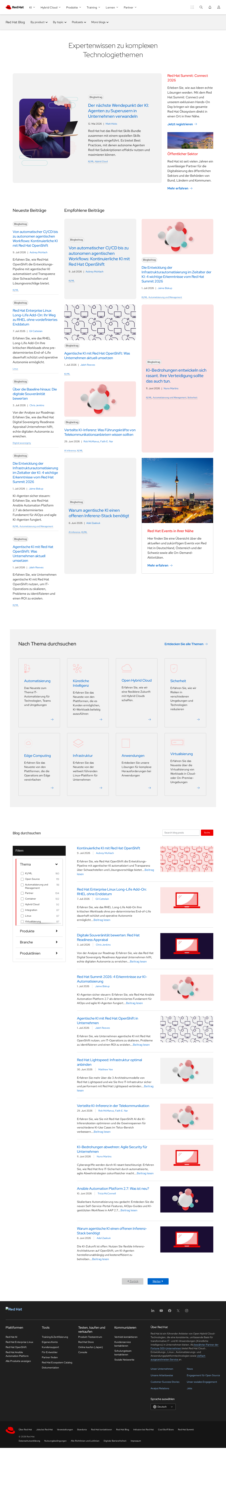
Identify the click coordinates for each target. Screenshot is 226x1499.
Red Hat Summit (186, 1429)
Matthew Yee (105, 1069)
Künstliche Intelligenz (81, 683)
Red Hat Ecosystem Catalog (57, 1362)
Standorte (82, 1429)
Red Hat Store (86, 1342)
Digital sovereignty (22, 443)
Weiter (157, 1281)
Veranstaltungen (65, 1429)
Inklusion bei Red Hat (143, 1429)
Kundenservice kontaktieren (122, 1343)
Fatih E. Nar (106, 441)
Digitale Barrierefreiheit (115, 1440)
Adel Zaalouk (93, 523)
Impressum (136, 1440)
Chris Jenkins (36, 405)
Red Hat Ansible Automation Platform (17, 1354)
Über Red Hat (25, 1429)
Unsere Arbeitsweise (162, 1375)
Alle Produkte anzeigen (18, 1361)
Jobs (189, 1388)
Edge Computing (37, 755)
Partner (29, 893)
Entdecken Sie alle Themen (184, 644)
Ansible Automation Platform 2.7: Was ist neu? (113, 1188)
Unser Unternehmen (162, 1368)
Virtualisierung (181, 754)
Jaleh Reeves (36, 567)
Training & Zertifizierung (55, 1336)
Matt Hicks (111, 123)
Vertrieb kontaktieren (126, 1336)
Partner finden (50, 1357)
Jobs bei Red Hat (44, 1429)
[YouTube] (161, 1312)
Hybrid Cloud (101, 161)
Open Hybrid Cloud (137, 680)
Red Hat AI (11, 1336)
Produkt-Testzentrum (90, 1336)
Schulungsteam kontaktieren (123, 1352)
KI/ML (91, 161)
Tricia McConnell (107, 1193)
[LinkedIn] (153, 1312)
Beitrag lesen (102, 920)
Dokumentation (50, 1367)
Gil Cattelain (36, 331)
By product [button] (37, 22)
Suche (207, 832)
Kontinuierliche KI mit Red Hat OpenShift (108, 848)
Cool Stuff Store (166, 1429)
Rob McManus (91, 441)
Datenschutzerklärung (29, 1440)
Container (30, 898)
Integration (31, 910)
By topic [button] (58, 22)
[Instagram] (187, 1312)
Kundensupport (50, 1347)
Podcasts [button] (77, 22)
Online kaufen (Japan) (90, 1347)
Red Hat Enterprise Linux (19, 1342)
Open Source (32, 879)
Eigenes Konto (50, 1342)
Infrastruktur (83, 755)
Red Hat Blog (15, 22)
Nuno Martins (171, 388)
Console (82, 1352)
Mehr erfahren (177, 188)
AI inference (70, 450)
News (190, 1368)
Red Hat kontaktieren (101, 1429)
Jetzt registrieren (180, 124)
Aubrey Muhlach (38, 252)
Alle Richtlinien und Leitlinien (85, 1440)
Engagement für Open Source (203, 1375)
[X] (178, 1312)
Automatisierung (37, 681)
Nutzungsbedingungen (55, 1440)
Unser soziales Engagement (202, 1381)
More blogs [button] (98, 22)
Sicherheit (192, 397)
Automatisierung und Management (36, 526)
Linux (15, 368)
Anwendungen (133, 755)
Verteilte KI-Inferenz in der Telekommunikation (113, 1105)
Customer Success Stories (165, 1381)
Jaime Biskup (36, 488)
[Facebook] (170, 1312)
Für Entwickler (50, 1352)
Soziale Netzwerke (124, 1359)
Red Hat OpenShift (16, 1347)
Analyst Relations (160, 1388)
